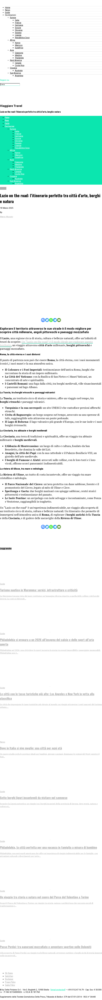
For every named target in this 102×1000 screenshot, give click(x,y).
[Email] (59, 320)
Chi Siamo (9, 973)
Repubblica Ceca (22, 38)
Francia (18, 23)
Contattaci (9, 976)
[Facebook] (43, 320)
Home (7, 7)
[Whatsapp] (51, 320)
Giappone (19, 53)
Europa (13, 17)
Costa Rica (19, 65)
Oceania (13, 68)
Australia (19, 70)
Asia (12, 50)
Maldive (18, 55)
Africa (12, 40)
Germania (19, 25)
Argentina (19, 75)
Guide (7, 12)
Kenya (17, 43)
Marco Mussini (6, 217)
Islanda (18, 35)
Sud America (15, 73)
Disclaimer (9, 979)
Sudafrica (19, 48)
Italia (17, 20)
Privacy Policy (10, 982)
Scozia (18, 28)
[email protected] (58, 990)
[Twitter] (47, 320)
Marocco (19, 45)
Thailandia (19, 58)
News (7, 10)
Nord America (16, 60)
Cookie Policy (10, 985)
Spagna (18, 33)
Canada (18, 63)
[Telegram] (55, 320)
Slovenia (18, 30)
